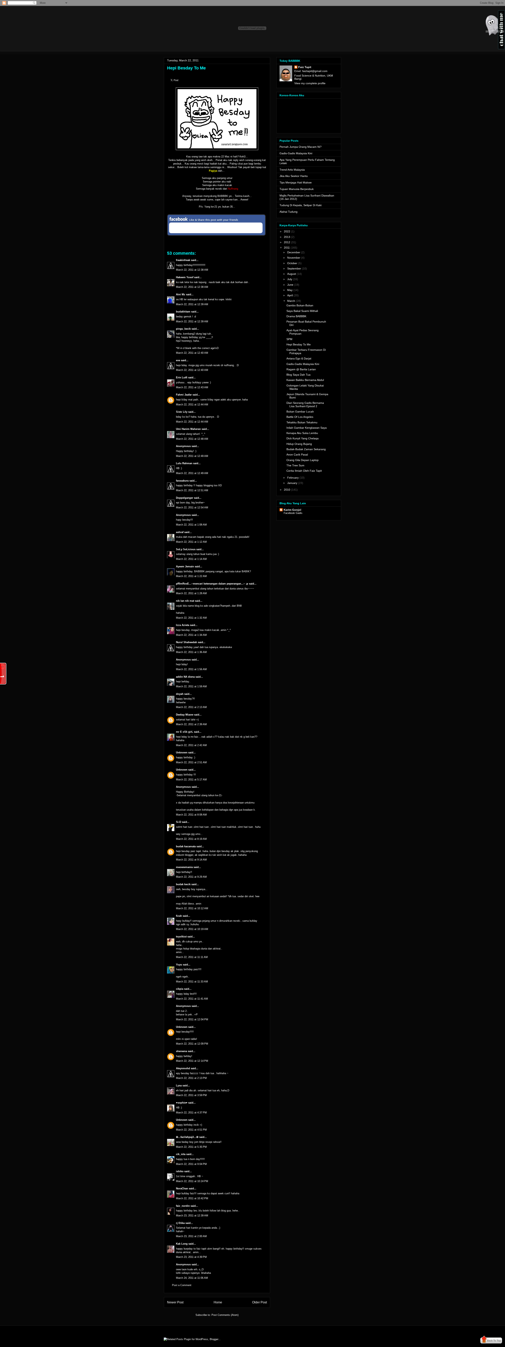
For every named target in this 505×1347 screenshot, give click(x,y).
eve (178, 360)
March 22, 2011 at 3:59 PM (191, 1095)
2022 (287, 231)
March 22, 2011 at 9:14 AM (191, 859)
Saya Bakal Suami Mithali (302, 310)
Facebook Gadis (293, 513)
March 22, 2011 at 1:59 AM (191, 686)
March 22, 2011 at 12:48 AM (192, 438)
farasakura (182, 480)
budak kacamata (186, 846)
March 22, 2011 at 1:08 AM (191, 524)
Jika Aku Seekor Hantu (294, 176)
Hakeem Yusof (184, 277)
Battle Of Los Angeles (299, 416)
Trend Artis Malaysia (292, 169)
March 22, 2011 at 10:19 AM (192, 929)
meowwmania (184, 867)
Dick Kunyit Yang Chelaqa (302, 438)
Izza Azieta (182, 625)
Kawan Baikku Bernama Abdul (305, 380)
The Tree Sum (295, 465)
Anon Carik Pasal (297, 454)
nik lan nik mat (185, 600)
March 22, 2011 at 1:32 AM (191, 617)
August (291, 273)
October (292, 263)
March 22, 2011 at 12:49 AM (192, 456)
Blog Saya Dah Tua (298, 374)
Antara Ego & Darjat (298, 358)
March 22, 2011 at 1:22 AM (191, 576)
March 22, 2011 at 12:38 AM (192, 269)
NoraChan (182, 1188)
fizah (179, 915)
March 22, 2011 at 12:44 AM (192, 404)
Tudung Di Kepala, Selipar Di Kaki (301, 205)
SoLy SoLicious (185, 549)
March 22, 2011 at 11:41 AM (192, 998)
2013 (287, 237)
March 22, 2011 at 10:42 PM (192, 1198)
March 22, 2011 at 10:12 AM (192, 908)
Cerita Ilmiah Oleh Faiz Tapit (304, 470)
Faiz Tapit (304, 67)
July (289, 279)
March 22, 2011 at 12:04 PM (192, 1019)
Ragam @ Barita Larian (301, 369)
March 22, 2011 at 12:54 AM (192, 507)
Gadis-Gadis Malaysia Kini (296, 153)
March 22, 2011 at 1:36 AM (191, 652)
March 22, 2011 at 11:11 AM (192, 957)
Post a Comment (181, 1285)
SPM (289, 339)
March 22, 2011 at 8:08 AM (191, 814)
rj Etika (180, 1223)
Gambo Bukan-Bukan (299, 305)
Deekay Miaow (184, 714)
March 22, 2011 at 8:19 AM (191, 838)
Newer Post (175, 1302)
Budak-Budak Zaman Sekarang (306, 449)
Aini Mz (180, 294)
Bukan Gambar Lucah (300, 411)
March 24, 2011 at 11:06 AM (192, 1277)
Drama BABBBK (296, 316)
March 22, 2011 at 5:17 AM (191, 779)
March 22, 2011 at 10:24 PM (192, 1181)
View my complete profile (309, 83)
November (293, 257)
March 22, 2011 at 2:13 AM (191, 707)
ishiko (179, 1171)
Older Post (259, 1302)
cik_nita (180, 1154)
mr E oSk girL (184, 731)
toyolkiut (181, 936)
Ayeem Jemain (185, 566)
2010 (287, 489)
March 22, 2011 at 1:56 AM (191, 669)
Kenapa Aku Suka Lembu (302, 433)
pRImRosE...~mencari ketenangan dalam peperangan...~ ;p (212, 583)
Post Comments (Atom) (224, 1314)
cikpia (179, 988)
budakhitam (183, 311)
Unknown (181, 752)
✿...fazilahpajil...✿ (187, 1137)
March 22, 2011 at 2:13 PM (191, 1078)
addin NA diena (185, 676)
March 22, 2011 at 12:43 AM (192, 387)
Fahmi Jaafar (184, 394)
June (290, 284)
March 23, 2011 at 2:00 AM (191, 1236)
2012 (287, 242)
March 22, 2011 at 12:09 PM (192, 1043)
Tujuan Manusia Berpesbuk (297, 189)
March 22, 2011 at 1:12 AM (191, 541)
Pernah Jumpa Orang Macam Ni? (301, 146)
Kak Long (182, 1243)
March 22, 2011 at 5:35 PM (191, 1146)
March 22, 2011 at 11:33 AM (192, 981)
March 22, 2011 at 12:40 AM (192, 352)
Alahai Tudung (288, 211)
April (290, 295)
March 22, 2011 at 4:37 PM (191, 1112)
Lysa (179, 1085)
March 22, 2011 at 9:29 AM (191, 876)
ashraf (179, 532)
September (294, 268)
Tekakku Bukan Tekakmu (301, 422)
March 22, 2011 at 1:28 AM (191, 593)
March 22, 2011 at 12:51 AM (192, 490)
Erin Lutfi (181, 377)
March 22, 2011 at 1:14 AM (191, 559)
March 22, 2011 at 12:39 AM (192, 304)
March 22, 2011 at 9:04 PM (191, 1164)
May (290, 290)
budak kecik (183, 884)
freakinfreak (183, 260)
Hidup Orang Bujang (299, 443)
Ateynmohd (183, 1068)
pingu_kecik (183, 328)
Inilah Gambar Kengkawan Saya (306, 427)
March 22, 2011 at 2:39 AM (191, 724)
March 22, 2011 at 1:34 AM (191, 634)
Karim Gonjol (292, 509)
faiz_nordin (183, 1205)
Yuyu (179, 964)
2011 (287, 247)
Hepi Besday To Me (186, 67)
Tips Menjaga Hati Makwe (296, 182)
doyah (179, 693)
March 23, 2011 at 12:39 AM (192, 1215)
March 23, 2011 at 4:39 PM (191, 1256)
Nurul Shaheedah (186, 642)
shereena (181, 1051)
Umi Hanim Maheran (188, 428)
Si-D (178, 821)
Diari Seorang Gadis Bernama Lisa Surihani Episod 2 (305, 404)
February (293, 477)
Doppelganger (184, 497)
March (291, 300)
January (292, 483)
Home (218, 1302)
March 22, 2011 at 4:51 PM (191, 1129)
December (293, 252)
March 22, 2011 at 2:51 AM (191, 762)
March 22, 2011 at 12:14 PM (192, 1060)
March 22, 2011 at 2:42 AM (191, 745)
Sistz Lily (181, 411)
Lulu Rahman (184, 463)
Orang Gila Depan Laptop (302, 460)
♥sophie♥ (181, 1102)
